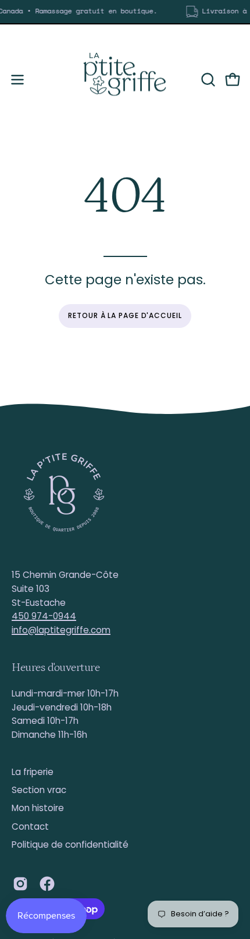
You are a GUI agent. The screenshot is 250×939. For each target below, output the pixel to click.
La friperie (32, 772)
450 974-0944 (44, 616)
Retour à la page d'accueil (124, 315)
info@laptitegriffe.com (61, 630)
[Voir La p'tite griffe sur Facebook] (47, 883)
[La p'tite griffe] (125, 79)
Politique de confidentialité (70, 844)
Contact (30, 826)
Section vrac (39, 790)
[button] (207, 80)
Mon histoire (38, 808)
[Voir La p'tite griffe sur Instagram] (20, 883)
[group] (125, 11)
